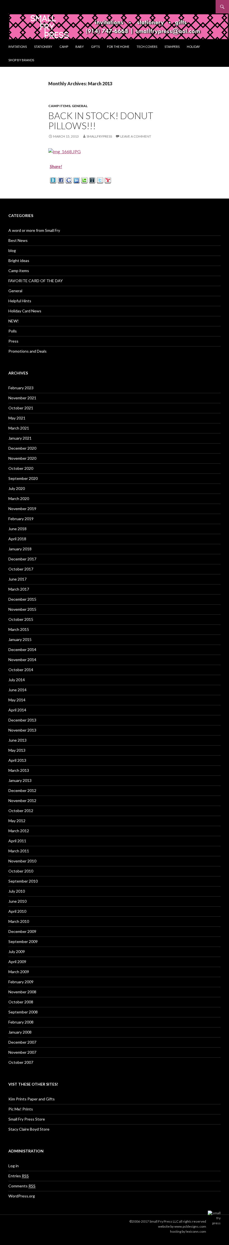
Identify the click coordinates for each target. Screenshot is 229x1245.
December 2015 (22, 599)
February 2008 (21, 1022)
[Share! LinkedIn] (76, 179)
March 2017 (18, 589)
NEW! (13, 321)
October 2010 (20, 871)
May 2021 (16, 418)
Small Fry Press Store (26, 1119)
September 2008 (23, 1012)
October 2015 (20, 619)
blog (12, 250)
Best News (18, 240)
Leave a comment (135, 136)
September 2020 (23, 478)
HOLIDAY (193, 46)
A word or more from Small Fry (34, 230)
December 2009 (22, 931)
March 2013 (18, 770)
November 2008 (22, 991)
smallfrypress (99, 136)
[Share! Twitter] (100, 179)
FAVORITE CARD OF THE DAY (35, 280)
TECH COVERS (147, 46)
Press (13, 341)
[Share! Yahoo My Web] (107, 179)
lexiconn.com (196, 1231)
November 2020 (22, 458)
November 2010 (22, 861)
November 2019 (22, 508)
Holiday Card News (24, 310)
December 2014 (22, 649)
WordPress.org (21, 1196)
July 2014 (16, 679)
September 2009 (23, 941)
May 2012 (16, 820)
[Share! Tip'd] (92, 179)
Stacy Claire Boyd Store (28, 1129)
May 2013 (16, 750)
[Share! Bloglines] (53, 179)
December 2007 (22, 1042)
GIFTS (95, 46)
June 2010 (17, 901)
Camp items (59, 106)
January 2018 (20, 548)
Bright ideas (18, 260)
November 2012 (22, 800)
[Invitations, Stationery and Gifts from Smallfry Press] (118, 26)
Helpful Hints (19, 300)
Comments (21, 1185)
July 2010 (16, 891)
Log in (13, 1165)
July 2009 (16, 951)
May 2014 (16, 699)
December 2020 (22, 448)
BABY (79, 46)
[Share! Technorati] (84, 179)
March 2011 (18, 850)
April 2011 (17, 840)
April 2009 (17, 961)
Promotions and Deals (27, 351)
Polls (12, 331)
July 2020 (16, 488)
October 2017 (20, 569)
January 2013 (20, 780)
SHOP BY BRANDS (21, 60)
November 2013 (22, 730)
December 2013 (22, 720)
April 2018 (17, 538)
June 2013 (17, 740)
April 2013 (17, 760)
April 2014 (17, 710)
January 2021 (20, 438)
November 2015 (22, 609)
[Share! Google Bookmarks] (68, 179)
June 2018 (17, 528)
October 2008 (20, 1001)
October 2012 (20, 810)
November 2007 (22, 1052)
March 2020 (18, 498)
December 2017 (22, 559)
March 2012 (18, 830)
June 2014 (17, 689)
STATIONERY (43, 46)
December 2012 (22, 790)
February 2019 (21, 518)
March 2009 (18, 971)
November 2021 (22, 397)
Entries (18, 1175)
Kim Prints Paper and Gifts (31, 1099)
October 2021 (20, 407)
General (80, 106)
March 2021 (18, 428)
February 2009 (21, 981)
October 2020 (20, 468)
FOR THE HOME (118, 46)
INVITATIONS (17, 46)
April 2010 (17, 911)
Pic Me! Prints (20, 1109)
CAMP (63, 46)
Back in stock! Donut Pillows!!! (100, 120)
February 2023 (21, 387)
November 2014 (22, 659)
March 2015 (18, 629)
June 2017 (17, 579)
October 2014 (20, 669)
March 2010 (18, 921)
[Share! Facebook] (61, 179)
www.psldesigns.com (190, 1226)
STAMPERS (172, 46)
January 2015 (20, 639)
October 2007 (20, 1062)
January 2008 (20, 1032)
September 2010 (23, 881)
